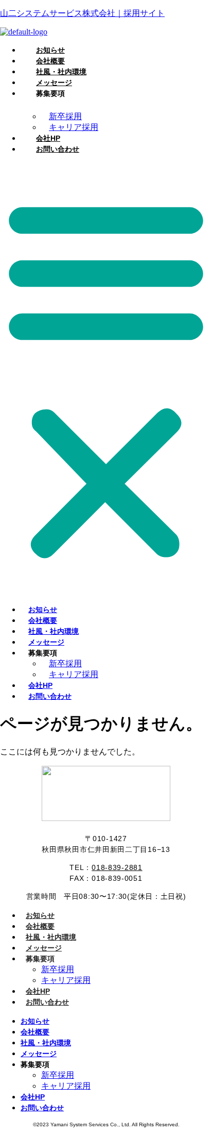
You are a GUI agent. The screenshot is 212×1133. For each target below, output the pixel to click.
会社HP (38, 991)
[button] (106, 377)
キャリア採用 (73, 674)
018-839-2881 (117, 867)
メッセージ (44, 948)
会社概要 (40, 926)
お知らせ (40, 915)
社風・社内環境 (51, 937)
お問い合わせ (57, 149)
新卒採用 (57, 969)
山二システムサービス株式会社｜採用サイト (82, 13)
